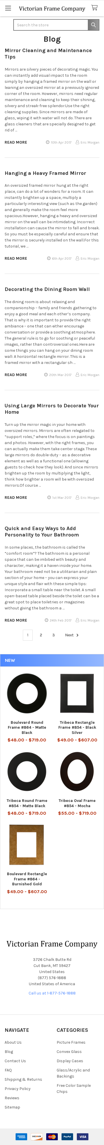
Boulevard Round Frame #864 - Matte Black (27, 727)
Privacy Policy (18, 1088)
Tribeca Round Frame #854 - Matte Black (27, 803)
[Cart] (95, 8)
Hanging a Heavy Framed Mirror (45, 173)
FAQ (8, 1070)
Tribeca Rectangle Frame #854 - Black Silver (77, 727)
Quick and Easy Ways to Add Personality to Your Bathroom (42, 531)
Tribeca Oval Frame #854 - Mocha (77, 803)
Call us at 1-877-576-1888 (52, 993)
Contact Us (15, 1060)
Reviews (12, 1097)
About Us (13, 1042)
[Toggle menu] (8, 8)
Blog (9, 1051)
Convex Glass (69, 1051)
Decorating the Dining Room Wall (47, 289)
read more (16, 142)
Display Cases (70, 1060)
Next (70, 635)
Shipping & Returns (23, 1079)
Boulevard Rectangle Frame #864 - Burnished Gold (27, 878)
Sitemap (12, 1107)
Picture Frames (71, 1042)
